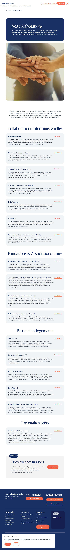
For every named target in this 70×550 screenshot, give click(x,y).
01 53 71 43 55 (9, 498)
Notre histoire (8, 516)
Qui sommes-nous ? (9, 514)
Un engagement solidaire (41, 517)
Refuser (16, 544)
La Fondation (3, 6)
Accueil (9, 10)
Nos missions (14, 6)
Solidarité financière (25, 518)
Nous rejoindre (8, 524)
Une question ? (57, 517)
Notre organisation (9, 518)
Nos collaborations (9, 522)
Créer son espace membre (48, 3)
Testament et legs (40, 520)
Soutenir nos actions (24, 6)
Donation (38, 519)
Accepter (8, 544)
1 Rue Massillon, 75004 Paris (12, 497)
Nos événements (9, 520)
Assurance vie (39, 522)
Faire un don (61, 3)
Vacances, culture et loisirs (26, 520)
